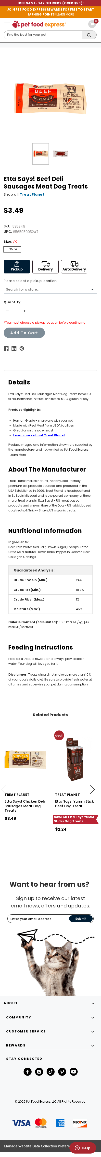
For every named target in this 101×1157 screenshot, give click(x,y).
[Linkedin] (14, 348)
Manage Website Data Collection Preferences (40, 1146)
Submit (81, 919)
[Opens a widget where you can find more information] (82, 1148)
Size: (10, 241)
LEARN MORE (65, 14)
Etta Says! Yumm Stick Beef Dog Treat (74, 803)
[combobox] (48, 289)
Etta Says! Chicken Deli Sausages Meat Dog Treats (25, 806)
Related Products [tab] (50, 714)
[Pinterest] (21, 348)
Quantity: (12, 302)
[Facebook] (6, 348)
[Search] (89, 35)
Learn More (18, 455)
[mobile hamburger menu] (7, 24)
